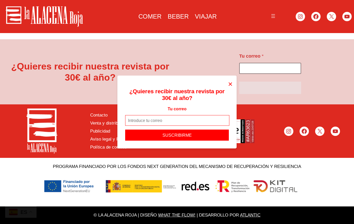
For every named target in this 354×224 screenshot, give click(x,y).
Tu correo (177, 108)
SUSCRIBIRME (177, 135)
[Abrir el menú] (273, 16)
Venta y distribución (109, 123)
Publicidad (100, 131)
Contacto (99, 115)
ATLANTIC (250, 215)
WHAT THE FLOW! (176, 215)
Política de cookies (108, 147)
